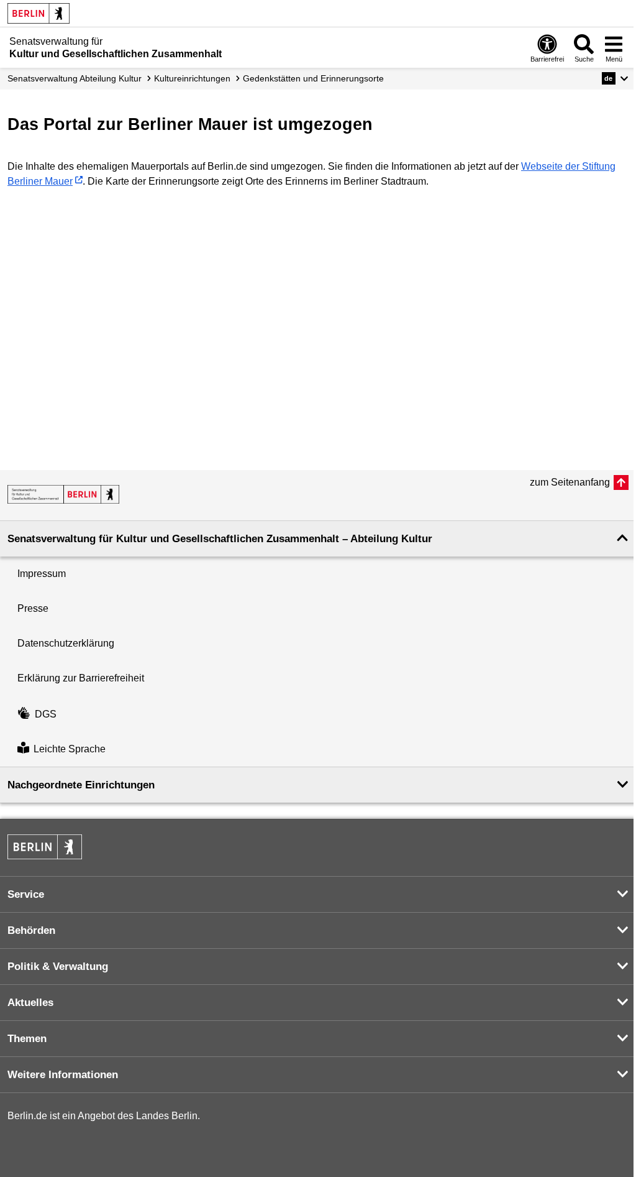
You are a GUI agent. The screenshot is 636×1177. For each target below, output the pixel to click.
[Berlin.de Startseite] (38, 13)
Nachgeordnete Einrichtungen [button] (81, 785)
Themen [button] (27, 1039)
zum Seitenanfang (570, 482)
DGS (46, 714)
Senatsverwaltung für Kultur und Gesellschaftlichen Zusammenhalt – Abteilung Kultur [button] (219, 539)
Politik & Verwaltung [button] (57, 966)
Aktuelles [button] (30, 1003)
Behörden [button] (31, 930)
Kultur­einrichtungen (192, 78)
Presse (32, 608)
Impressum (41, 573)
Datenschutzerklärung (65, 643)
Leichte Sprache (70, 749)
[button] (615, 78)
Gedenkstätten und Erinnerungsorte (313, 78)
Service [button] (25, 894)
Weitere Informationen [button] (62, 1075)
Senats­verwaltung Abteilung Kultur (74, 78)
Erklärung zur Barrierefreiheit (80, 678)
